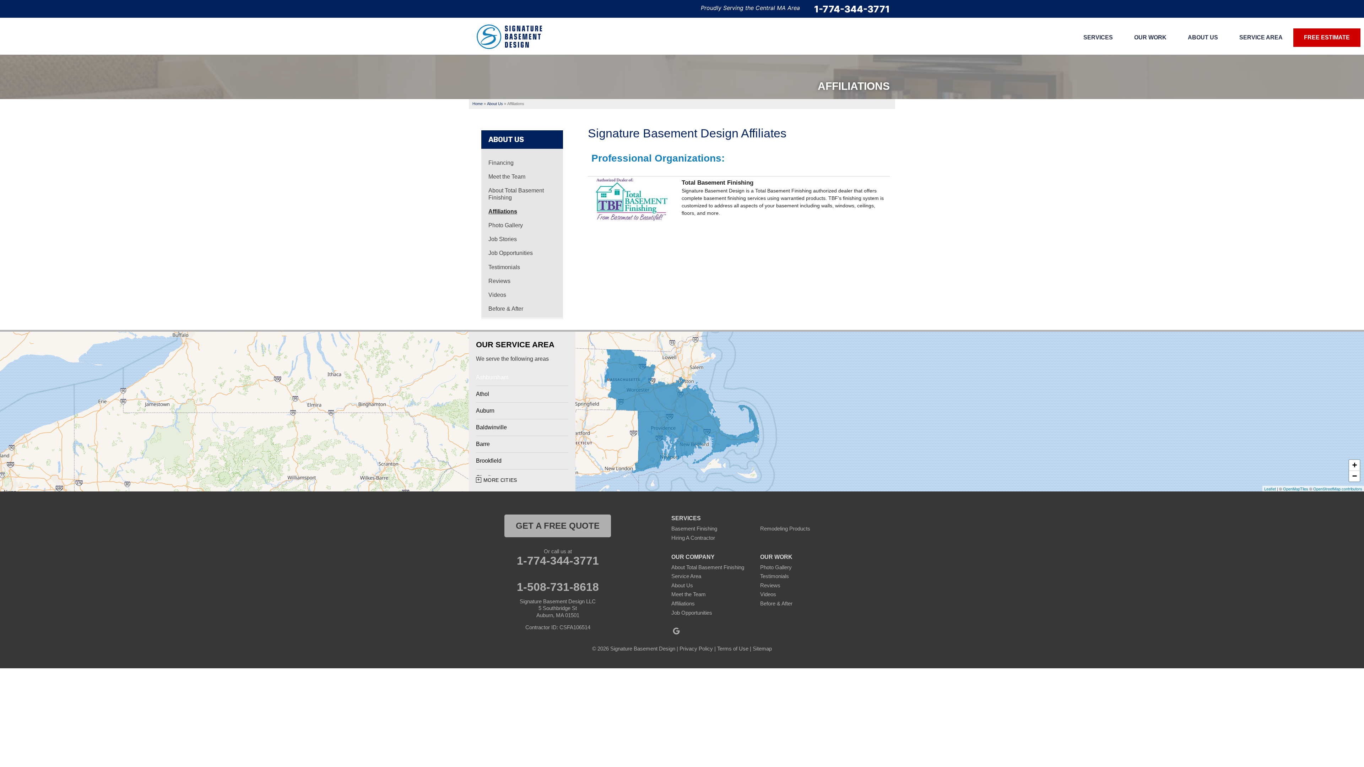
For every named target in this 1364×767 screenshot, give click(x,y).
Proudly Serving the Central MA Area (750, 7)
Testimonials (504, 267)
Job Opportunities (510, 253)
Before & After (505, 309)
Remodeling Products (785, 529)
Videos (497, 295)
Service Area (686, 576)
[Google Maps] (676, 631)
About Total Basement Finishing (516, 193)
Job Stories (502, 239)
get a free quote (558, 526)
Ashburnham (492, 377)
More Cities (500, 480)
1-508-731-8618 (558, 587)
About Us (506, 139)
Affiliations (502, 211)
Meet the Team (506, 177)
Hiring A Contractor (693, 538)
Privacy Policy (696, 649)
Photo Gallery (505, 225)
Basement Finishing (694, 529)
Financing (501, 163)
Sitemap (762, 649)
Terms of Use (732, 649)
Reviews (499, 281)
